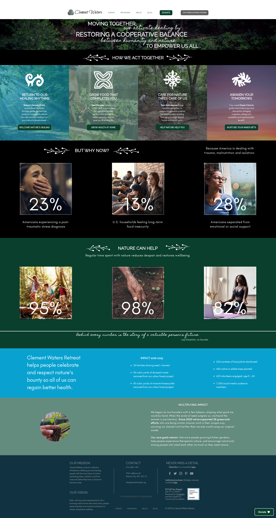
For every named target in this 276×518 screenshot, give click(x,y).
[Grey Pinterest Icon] (186, 473)
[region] (46, 190)
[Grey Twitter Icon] (175, 473)
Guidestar (180, 494)
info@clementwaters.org (136, 482)
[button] (264, 512)
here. (194, 467)
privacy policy (146, 496)
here (175, 482)
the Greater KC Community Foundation (174, 497)
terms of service (130, 496)
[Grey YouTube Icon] (192, 473)
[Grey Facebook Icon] (170, 473)
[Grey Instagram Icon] (181, 473)
